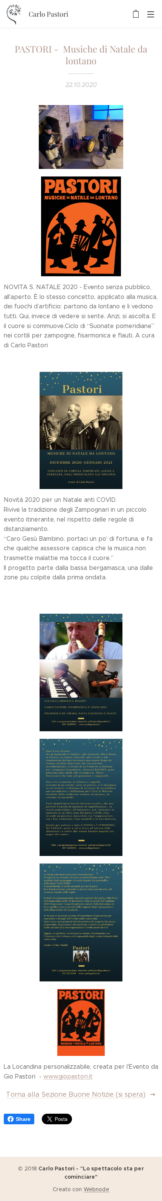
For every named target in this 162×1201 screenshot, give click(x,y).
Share (23, 1119)
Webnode (96, 1189)
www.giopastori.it (68, 1076)
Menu (150, 14)
